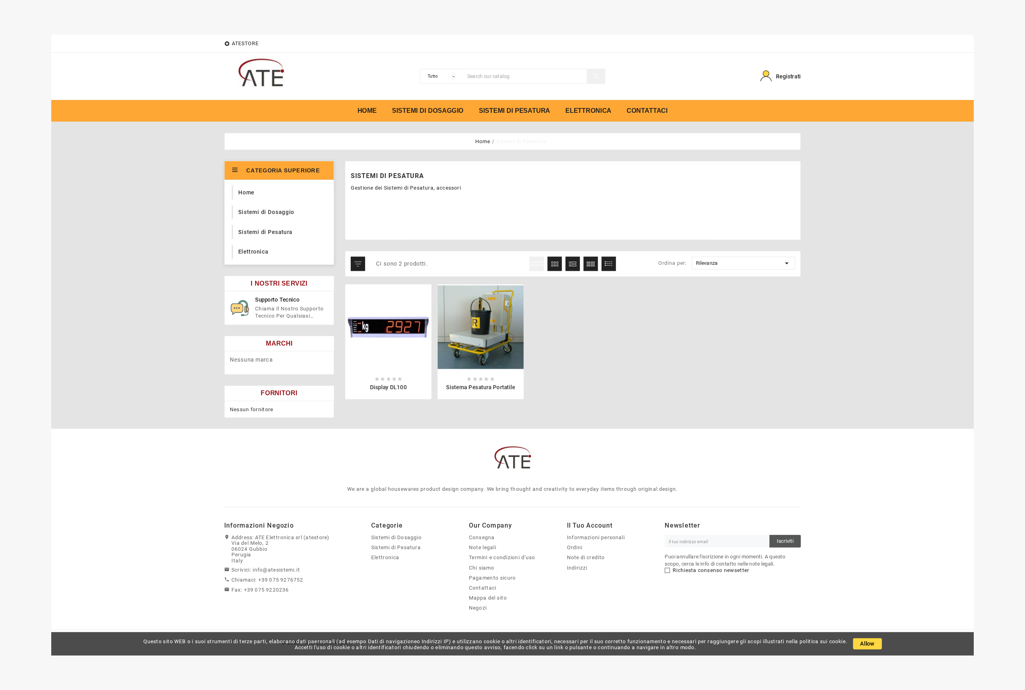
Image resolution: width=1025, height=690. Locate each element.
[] (596, 76)
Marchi (279, 343)
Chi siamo (481, 567)
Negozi (477, 607)
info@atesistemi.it (276, 569)
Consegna (481, 537)
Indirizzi (577, 567)
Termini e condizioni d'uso (502, 557)
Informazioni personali (596, 537)
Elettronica (385, 557)
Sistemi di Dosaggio (396, 537)
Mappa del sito (488, 597)
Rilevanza (743, 262)
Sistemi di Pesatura (396, 547)
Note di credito (586, 557)
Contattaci (482, 587)
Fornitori (279, 392)
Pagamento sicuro (492, 577)
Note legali (482, 547)
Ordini (575, 547)
